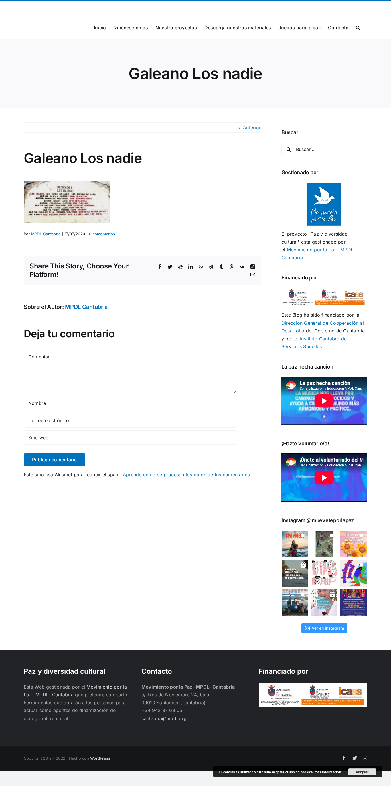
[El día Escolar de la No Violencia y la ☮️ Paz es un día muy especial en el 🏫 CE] (324, 544)
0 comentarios (102, 234)
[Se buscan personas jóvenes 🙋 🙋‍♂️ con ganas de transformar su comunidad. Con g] (353, 573)
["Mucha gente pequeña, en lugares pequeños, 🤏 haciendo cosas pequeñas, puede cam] (324, 602)
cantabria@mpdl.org (94, 7)
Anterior (252, 127)
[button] (358, 27)
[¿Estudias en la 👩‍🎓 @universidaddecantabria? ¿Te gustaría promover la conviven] (353, 602)
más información (328, 772)
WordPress (100, 758)
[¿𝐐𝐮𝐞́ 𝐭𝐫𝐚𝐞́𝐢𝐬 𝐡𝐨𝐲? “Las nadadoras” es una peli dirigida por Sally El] (295, 544)
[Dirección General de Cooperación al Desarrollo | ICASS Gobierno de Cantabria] (313, 687)
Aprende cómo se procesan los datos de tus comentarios (186, 474)
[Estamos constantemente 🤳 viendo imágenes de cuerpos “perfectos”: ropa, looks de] (324, 573)
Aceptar (362, 771)
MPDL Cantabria (45, 234)
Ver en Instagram (328, 628)
